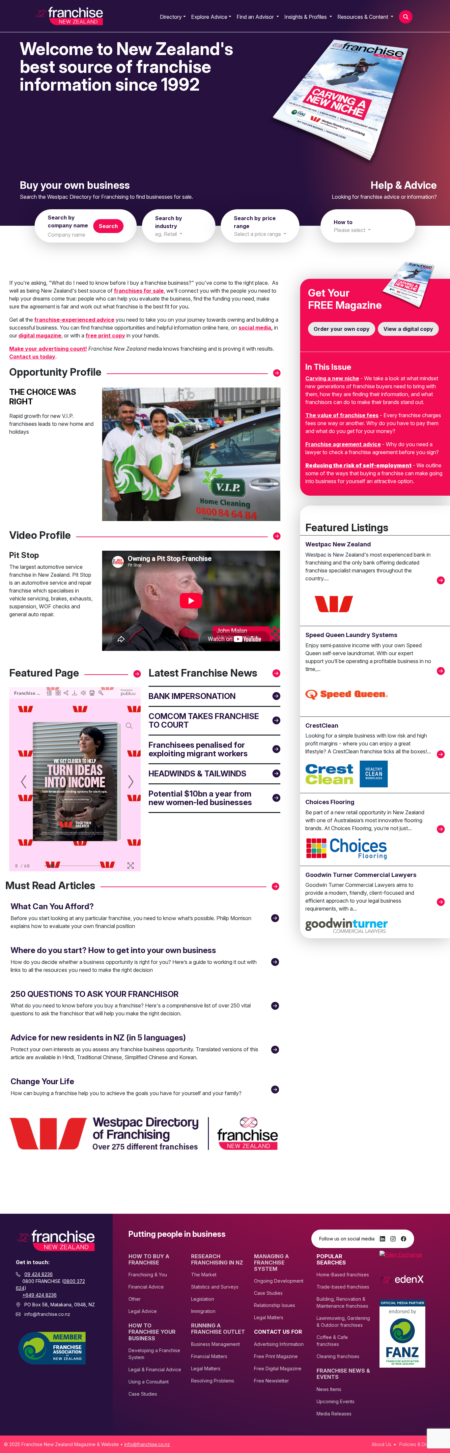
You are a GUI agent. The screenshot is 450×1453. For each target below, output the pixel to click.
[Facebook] (403, 1239)
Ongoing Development (278, 1281)
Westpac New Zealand (338, 544)
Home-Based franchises (343, 1274)
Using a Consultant (148, 1381)
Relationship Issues (274, 1305)
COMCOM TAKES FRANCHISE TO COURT (204, 721)
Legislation (202, 1299)
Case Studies (142, 1394)
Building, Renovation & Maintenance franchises (342, 1302)
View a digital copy (408, 329)
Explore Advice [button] (209, 17)
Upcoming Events (335, 1401)
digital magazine (39, 335)
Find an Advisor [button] (256, 17)
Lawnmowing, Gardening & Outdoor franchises (343, 1321)
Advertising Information (279, 1344)
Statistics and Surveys (215, 1287)
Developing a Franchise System (154, 1354)
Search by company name (68, 221)
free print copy (105, 335)
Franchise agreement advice (343, 444)
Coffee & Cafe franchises (332, 1340)
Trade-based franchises (343, 1287)
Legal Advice (142, 1311)
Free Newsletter (271, 1380)
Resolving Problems (212, 1380)
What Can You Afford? (52, 906)
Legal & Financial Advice (154, 1369)
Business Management (215, 1344)
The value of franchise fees (342, 415)
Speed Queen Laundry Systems (351, 634)
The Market (203, 1274)
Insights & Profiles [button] (306, 17)
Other (134, 1299)
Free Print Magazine (276, 1356)
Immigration (203, 1311)
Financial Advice (146, 1287)
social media (255, 327)
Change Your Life (42, 1081)
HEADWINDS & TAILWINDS (197, 773)
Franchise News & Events (343, 1374)
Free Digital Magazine (277, 1368)
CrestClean (321, 725)
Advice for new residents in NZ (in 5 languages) (98, 1037)
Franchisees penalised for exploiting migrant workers (198, 749)
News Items (329, 1389)
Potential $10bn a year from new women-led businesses (200, 798)
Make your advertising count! (48, 348)
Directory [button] (171, 17)
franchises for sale (139, 290)
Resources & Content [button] (363, 17)
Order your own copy (342, 329)
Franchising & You (147, 1274)
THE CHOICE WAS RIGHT (42, 396)
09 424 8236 (38, 1274)
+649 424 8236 (39, 1295)
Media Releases (334, 1413)
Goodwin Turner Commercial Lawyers (360, 874)
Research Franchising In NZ (217, 1259)
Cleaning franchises (338, 1356)
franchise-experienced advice (74, 319)
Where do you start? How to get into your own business (113, 950)
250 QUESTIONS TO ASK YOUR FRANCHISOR (95, 994)
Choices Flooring (329, 802)
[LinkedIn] (382, 1239)
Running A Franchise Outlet (218, 1328)
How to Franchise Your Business (152, 1331)
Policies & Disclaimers (422, 1444)
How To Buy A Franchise (148, 1259)
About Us (381, 1444)
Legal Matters (205, 1368)
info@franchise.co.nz (47, 1314)
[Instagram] (393, 1239)
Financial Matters (209, 1356)
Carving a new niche (332, 378)
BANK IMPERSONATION (192, 696)
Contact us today (32, 356)
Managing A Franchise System (271, 1262)
